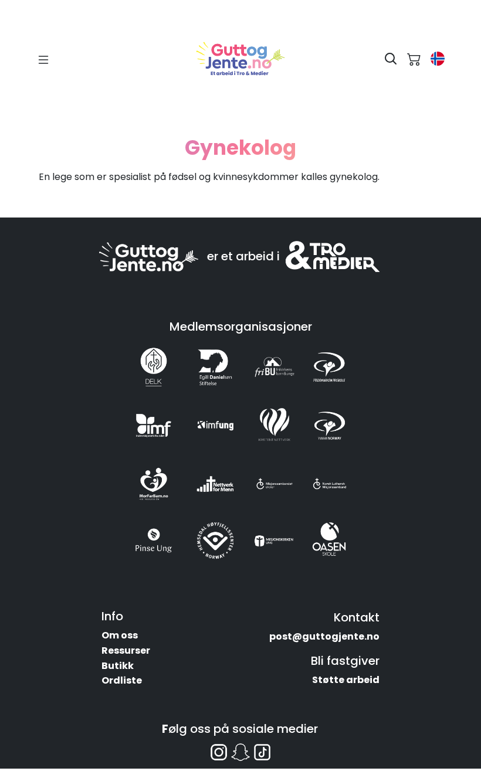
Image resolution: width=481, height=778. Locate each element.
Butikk (117, 665)
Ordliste (121, 680)
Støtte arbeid (346, 680)
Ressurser (125, 650)
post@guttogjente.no (324, 636)
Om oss (119, 635)
